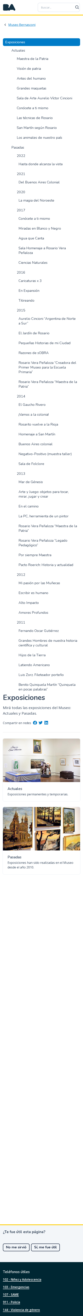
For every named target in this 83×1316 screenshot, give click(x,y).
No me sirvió (16, 1247)
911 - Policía (11, 1302)
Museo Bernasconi (22, 25)
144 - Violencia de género (21, 1310)
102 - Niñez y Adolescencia (22, 1279)
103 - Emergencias (16, 1287)
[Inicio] (9, 7)
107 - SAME (11, 1294)
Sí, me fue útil (45, 1247)
